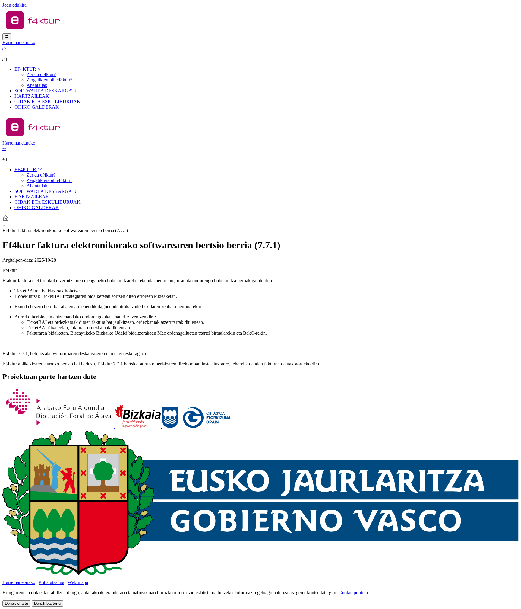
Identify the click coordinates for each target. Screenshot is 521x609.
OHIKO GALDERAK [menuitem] (36, 107)
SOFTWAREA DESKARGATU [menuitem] (46, 90)
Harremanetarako (18, 42)
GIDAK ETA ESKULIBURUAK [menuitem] (47, 101)
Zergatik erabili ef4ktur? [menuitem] (49, 79)
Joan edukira (14, 5)
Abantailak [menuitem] (37, 85)
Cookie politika (353, 592)
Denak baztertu (47, 603)
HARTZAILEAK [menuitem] (31, 96)
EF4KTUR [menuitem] (25, 69)
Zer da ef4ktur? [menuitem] (41, 74)
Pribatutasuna (51, 582)
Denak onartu (16, 603)
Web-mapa (78, 582)
